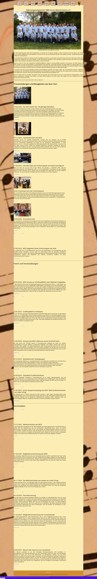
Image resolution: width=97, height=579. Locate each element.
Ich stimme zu (2, 578)
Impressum (48, 572)
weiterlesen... (17, 369)
